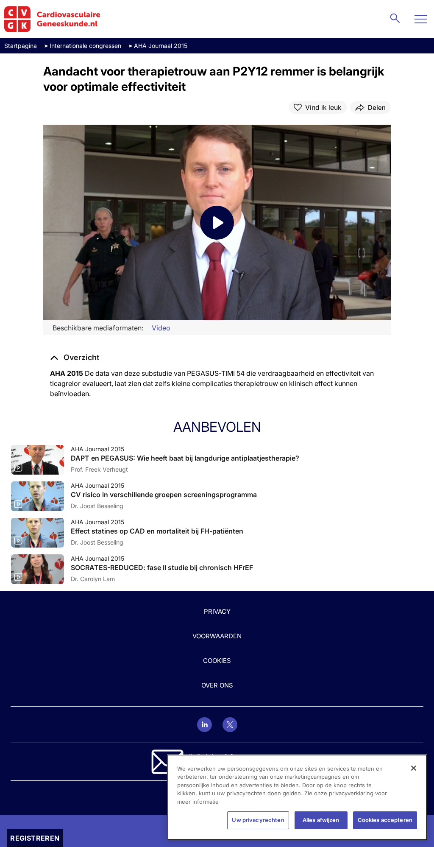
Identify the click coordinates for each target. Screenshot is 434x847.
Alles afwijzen (321, 819)
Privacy (217, 611)
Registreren (34, 838)
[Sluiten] (413, 768)
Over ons (217, 685)
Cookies (217, 661)
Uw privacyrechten (258, 819)
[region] (297, 797)
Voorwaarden (217, 636)
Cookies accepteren (385, 819)
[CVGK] (52, 19)
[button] (74, 357)
